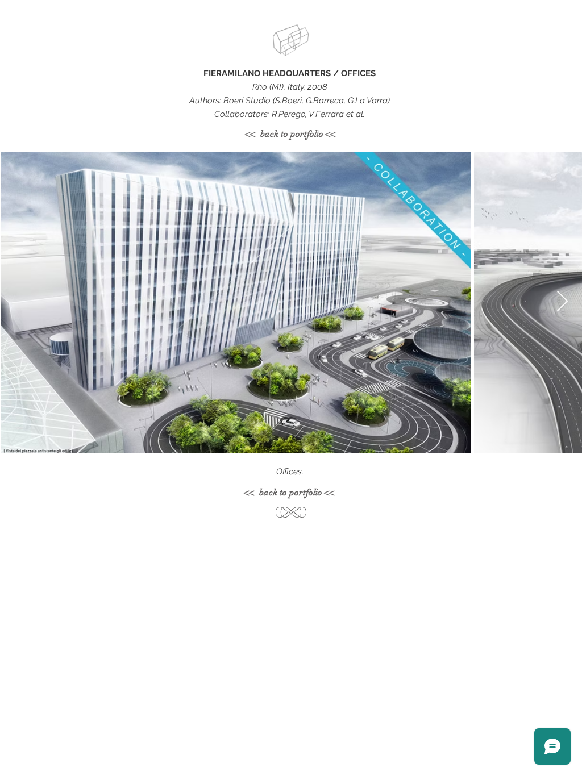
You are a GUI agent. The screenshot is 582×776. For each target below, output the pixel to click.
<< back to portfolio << (291, 134)
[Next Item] (562, 302)
